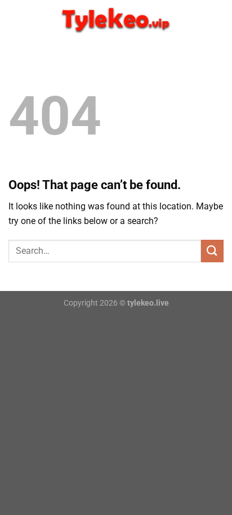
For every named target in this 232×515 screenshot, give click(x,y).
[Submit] (212, 251)
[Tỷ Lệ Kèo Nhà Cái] (116, 19)
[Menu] (15, 19)
